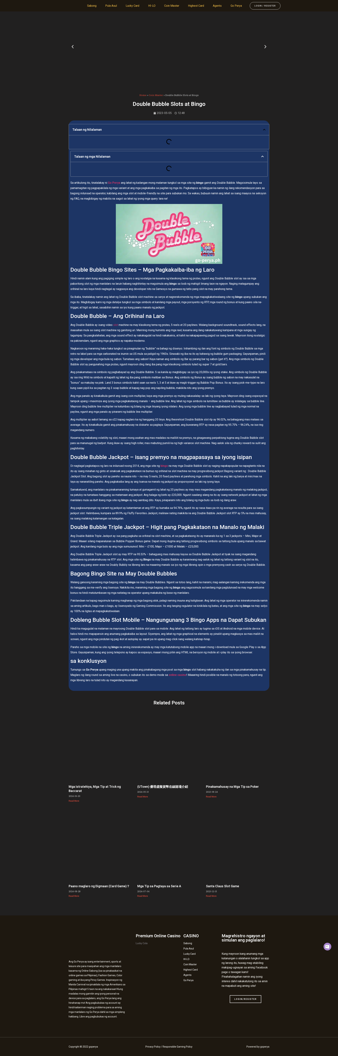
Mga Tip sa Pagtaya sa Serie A (159, 886)
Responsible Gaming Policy (177, 1046)
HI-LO (151, 5)
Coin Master (171, 5)
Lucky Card (132, 5)
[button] (72, 46)
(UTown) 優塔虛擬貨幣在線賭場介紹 (162, 786)
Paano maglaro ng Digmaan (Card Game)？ (99, 886)
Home (142, 95)
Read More (74, 801)
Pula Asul (111, 5)
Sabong (91, 5)
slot (115, 325)
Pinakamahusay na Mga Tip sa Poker (232, 786)
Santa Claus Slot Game (222, 886)
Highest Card (196, 5)
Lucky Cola (142, 943)
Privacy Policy (153, 1046)
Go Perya (236, 5)
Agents (217, 5)
